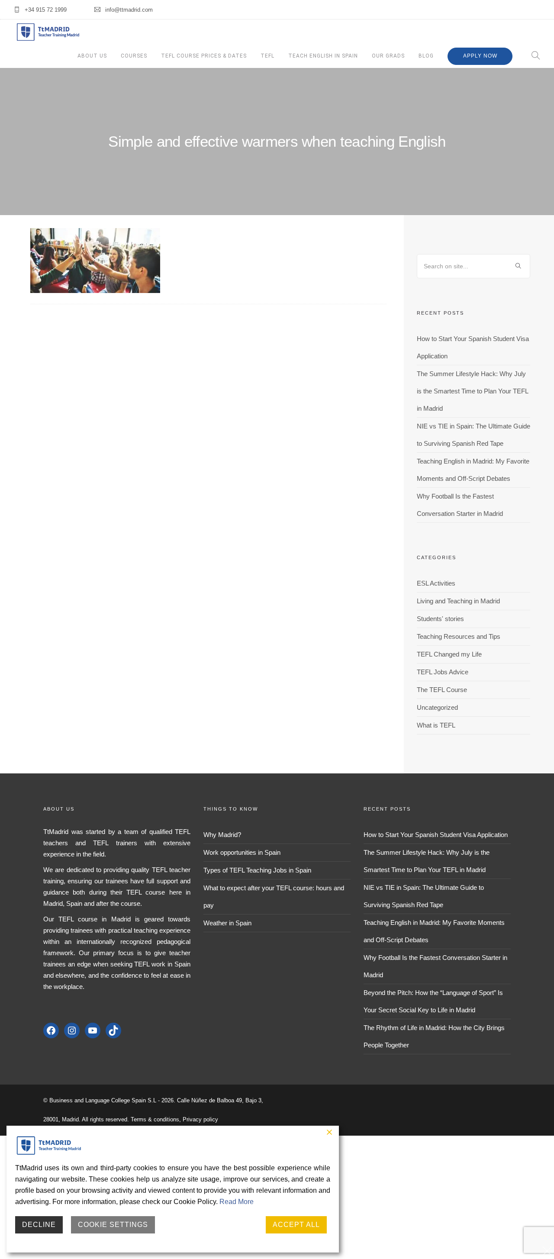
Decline (39, 1224)
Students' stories (440, 618)
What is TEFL (436, 725)
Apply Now (480, 56)
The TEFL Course (442, 689)
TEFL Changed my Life (449, 654)
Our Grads (388, 56)
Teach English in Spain (323, 56)
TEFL (267, 56)
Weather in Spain (227, 923)
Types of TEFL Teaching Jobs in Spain (257, 870)
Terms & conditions (155, 1119)
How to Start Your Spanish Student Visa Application (436, 834)
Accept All (296, 1224)
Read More (236, 1201)
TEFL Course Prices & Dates (204, 56)
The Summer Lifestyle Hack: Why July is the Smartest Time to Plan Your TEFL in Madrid (472, 391)
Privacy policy (200, 1119)
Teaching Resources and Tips (458, 636)
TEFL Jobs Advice (442, 672)
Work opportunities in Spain (241, 852)
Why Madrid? (222, 834)
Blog (426, 56)
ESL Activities (436, 583)
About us (92, 56)
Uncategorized (437, 707)
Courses (134, 56)
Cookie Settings (113, 1224)
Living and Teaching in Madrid (458, 601)
